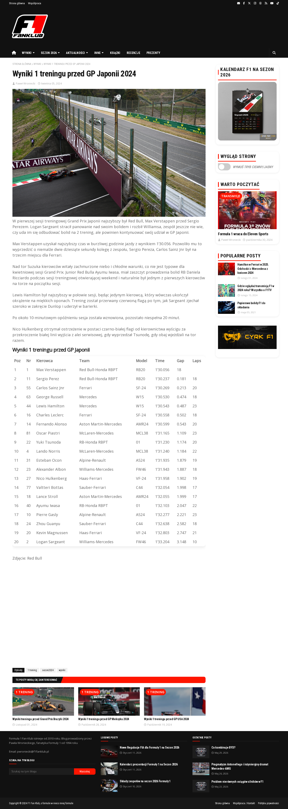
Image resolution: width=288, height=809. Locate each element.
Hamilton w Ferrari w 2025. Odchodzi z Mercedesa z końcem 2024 (253, 268)
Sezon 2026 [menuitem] (49, 53)
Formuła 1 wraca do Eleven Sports (243, 234)
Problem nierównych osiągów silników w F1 (237, 781)
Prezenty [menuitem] (153, 53)
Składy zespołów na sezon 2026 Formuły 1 (145, 781)
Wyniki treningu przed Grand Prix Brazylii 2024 (40, 719)
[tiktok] (277, 3)
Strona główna (17, 3)
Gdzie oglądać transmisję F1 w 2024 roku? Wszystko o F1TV (255, 288)
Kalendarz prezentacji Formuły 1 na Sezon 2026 (149, 764)
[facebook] (244, 3)
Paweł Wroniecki (25, 83)
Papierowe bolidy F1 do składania (251, 305)
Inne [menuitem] (97, 53)
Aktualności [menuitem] (75, 53)
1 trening (32, 670)
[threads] (260, 3)
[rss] (266, 3)
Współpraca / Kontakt (244, 803)
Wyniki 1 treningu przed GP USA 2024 (166, 719)
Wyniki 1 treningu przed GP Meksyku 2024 (103, 719)
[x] (249, 3)
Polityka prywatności (268, 803)
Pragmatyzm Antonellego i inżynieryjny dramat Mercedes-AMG (239, 766)
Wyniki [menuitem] (27, 53)
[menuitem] (14, 53)
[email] (238, 3)
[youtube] (272, 3)
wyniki (37, 64)
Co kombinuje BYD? (223, 747)
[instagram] (255, 3)
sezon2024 (48, 670)
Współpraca (34, 3)
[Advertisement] (109, 613)
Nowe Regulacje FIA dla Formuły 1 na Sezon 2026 (149, 747)
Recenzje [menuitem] (133, 53)
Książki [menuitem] (115, 53)
